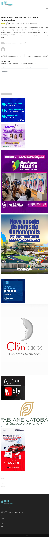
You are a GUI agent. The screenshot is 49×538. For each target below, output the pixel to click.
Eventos (2, 478)
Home (4, 12)
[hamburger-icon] (47, 8)
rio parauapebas (22, 43)
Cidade (8, 12)
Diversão (2, 518)
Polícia (2, 523)
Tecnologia (3, 488)
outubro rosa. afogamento (11, 43)
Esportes (2, 521)
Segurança (3, 486)
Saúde (2, 526)
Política (2, 481)
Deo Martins (11, 23)
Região (2, 483)
